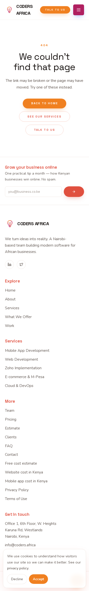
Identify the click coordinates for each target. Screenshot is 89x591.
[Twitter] (21, 264)
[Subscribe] (74, 191)
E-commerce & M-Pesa (24, 376)
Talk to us (55, 9)
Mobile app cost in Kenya (26, 481)
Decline (17, 579)
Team (9, 410)
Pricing (10, 419)
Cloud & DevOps (19, 385)
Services (12, 308)
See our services (44, 116)
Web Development (21, 359)
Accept (38, 579)
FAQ (9, 445)
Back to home (44, 103)
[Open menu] (78, 9)
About (10, 299)
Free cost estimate (21, 463)
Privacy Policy (17, 490)
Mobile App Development (27, 350)
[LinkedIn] (9, 264)
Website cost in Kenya (24, 472)
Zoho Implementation (23, 368)
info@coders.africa (20, 545)
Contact (11, 454)
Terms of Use (16, 498)
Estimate (12, 428)
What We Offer (18, 316)
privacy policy (17, 568)
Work (9, 325)
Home (10, 290)
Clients (11, 437)
